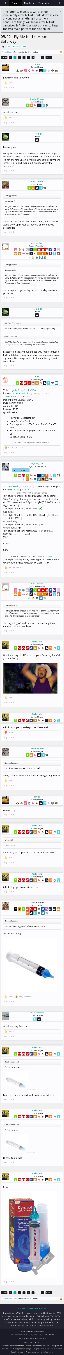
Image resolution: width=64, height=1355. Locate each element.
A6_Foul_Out (37, 463)
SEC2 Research (10, 486)
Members (29, 3)
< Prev (4, 57)
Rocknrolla (37, 641)
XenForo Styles (41, 1338)
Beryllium (28, 1342)
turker (37, 64)
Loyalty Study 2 (17, 390)
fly (9, 46)
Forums (15, 3)
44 (42, 57)
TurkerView (9, 396)
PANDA (32, 390)
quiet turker (37, 181)
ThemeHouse (48, 1334)
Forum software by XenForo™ (32, 1331)
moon (15, 46)
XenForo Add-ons (25, 1338)
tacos (24, 46)
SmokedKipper (37, 99)
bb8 (37, 376)
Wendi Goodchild (37, 1013)
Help (37, 1342)
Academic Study (24, 393)
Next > (49, 57)
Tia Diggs (37, 133)
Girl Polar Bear (37, 243)
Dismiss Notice (60, 11)
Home (5, 3)
